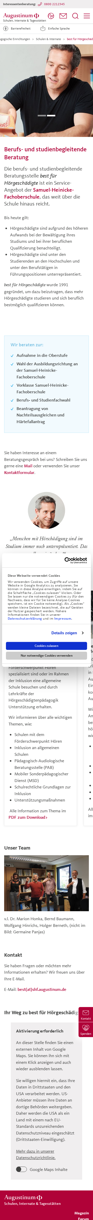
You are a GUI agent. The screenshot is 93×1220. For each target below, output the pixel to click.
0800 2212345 (54, 4)
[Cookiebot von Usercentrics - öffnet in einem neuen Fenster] (65, 560)
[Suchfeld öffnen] (75, 16)
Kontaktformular (19, 472)
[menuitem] (51, 16)
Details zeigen (64, 633)
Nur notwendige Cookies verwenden (47, 655)
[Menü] (87, 16)
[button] (63, 16)
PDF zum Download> (28, 817)
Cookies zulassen (46, 646)
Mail (28, 465)
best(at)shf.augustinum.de (42, 989)
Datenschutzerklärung (25, 618)
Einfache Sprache (59, 28)
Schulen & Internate (48, 39)
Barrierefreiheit (20, 28)
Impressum (63, 618)
